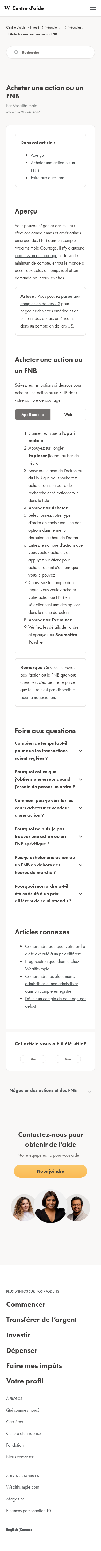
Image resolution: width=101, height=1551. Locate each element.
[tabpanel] (50, 538)
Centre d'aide (15, 27)
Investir (35, 27)
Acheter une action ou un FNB (33, 34)
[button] (33, 1059)
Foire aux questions (47, 178)
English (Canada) (20, 1529)
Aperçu (37, 155)
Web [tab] (68, 414)
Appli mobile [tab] (32, 414)
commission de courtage (36, 255)
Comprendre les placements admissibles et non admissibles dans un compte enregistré (51, 983)
